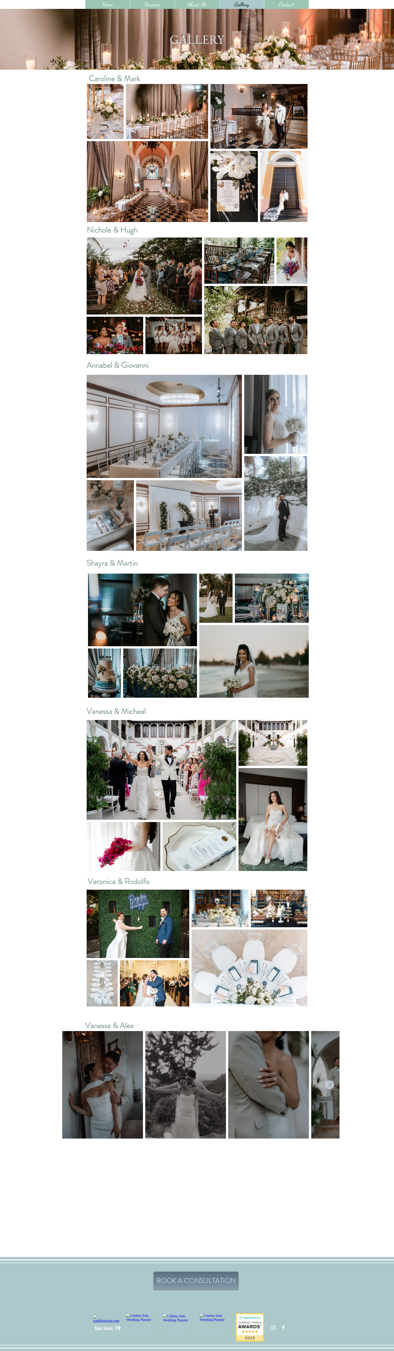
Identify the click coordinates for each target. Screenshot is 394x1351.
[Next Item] (329, 1084)
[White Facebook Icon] (283, 1327)
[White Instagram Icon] (273, 1327)
